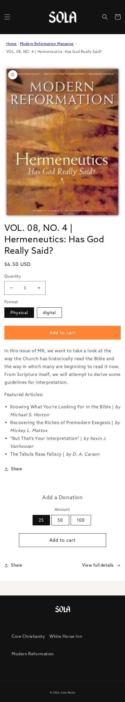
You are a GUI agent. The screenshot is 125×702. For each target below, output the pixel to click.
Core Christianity (28, 636)
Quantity (12, 276)
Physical (19, 312)
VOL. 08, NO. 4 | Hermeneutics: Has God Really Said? (54, 51)
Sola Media (68, 692)
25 (41, 520)
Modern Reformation (33, 653)
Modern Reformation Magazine (47, 43)
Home (11, 43)
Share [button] (16, 468)
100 (81, 520)
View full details (98, 565)
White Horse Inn (65, 636)
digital (49, 312)
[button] (7, 17)
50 (60, 520)
